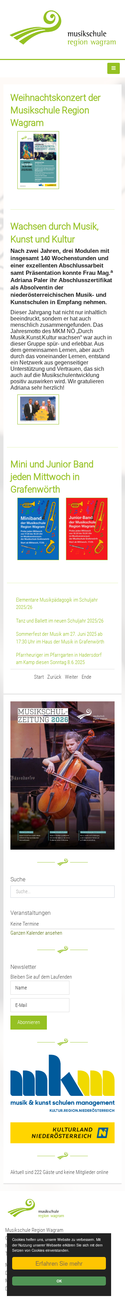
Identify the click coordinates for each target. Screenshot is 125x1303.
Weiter (71, 677)
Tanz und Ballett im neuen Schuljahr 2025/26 (59, 621)
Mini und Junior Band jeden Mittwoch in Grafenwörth (51, 477)
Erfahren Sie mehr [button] (59, 1263)
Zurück (54, 677)
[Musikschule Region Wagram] (62, 28)
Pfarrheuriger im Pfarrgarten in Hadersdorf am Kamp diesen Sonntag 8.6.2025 (59, 658)
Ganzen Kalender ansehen (36, 933)
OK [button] (59, 1281)
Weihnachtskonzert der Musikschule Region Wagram (55, 110)
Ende (86, 677)
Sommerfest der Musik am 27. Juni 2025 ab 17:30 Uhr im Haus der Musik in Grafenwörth (60, 638)
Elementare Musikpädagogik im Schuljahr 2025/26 (57, 603)
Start (39, 677)
